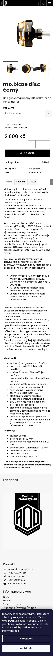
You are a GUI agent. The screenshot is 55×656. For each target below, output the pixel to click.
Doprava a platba (12, 604)
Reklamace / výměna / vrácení (20, 607)
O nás (6, 597)
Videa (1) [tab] (20, 181)
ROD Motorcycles (17, 583)
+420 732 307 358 (17, 572)
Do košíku (29, 153)
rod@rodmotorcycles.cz (20, 569)
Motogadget (21, 127)
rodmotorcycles (16, 576)
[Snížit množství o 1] (32, 144)
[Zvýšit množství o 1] (46, 144)
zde (17, 631)
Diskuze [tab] (33, 181)
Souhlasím (26, 648)
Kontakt (7, 600)
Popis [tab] (9, 181)
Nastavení (26, 638)
